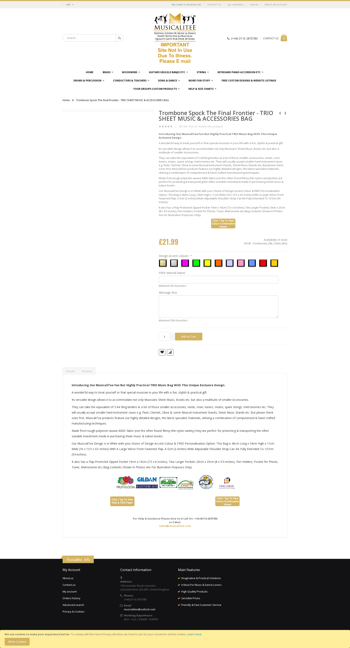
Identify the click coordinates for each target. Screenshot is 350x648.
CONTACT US (270, 38)
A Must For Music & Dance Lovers (201, 585)
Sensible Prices (190, 598)
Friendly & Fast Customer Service (201, 605)
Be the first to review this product (201, 126)
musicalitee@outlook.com (139, 609)
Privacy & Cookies (73, 611)
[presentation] (70, 370)
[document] (176, 639)
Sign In (254, 4)
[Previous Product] (280, 113)
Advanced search (73, 605)
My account (70, 591)
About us (68, 578)
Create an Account (275, 4)
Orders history (71, 598)
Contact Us (214, 4)
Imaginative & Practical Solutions (201, 578)
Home (66, 100)
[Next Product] (285, 113)
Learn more (194, 634)
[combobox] (93, 38)
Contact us (69, 585)
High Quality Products (194, 591)
